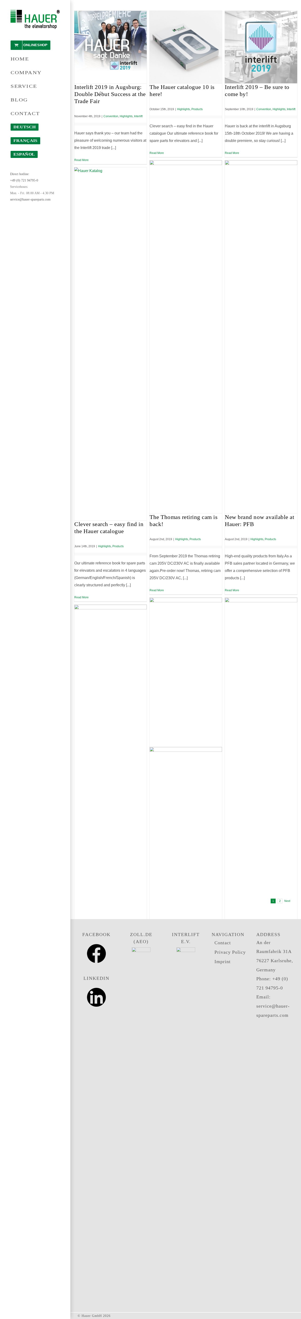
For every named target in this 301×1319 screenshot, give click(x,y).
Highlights (126, 116)
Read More (81, 160)
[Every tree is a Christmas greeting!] (110, 781)
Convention (110, 116)
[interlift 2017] (186, 923)
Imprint (222, 961)
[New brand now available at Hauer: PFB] (261, 336)
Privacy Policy (230, 952)
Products (197, 109)
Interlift (138, 116)
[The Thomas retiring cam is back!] (186, 336)
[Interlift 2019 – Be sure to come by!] (261, 47)
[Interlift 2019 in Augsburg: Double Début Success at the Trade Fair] (110, 47)
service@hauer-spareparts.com (30, 199)
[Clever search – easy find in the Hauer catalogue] (110, 343)
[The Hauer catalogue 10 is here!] (186, 47)
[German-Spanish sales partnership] (261, 774)
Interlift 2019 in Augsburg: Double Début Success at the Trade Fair (110, 94)
